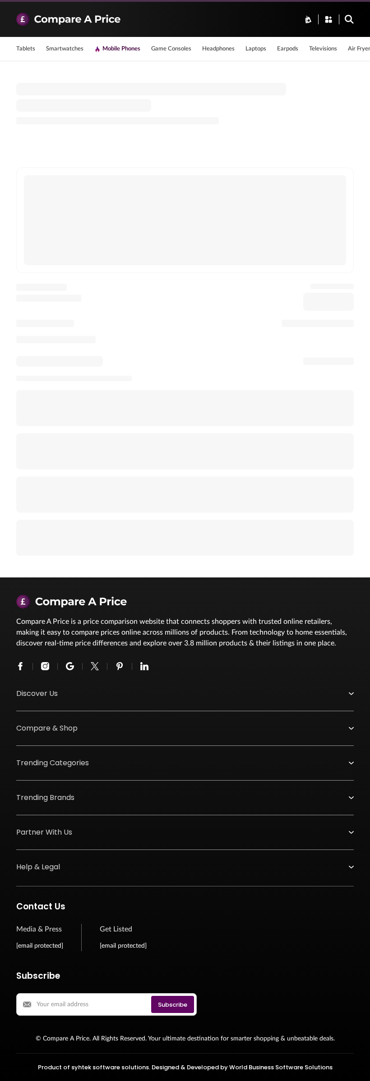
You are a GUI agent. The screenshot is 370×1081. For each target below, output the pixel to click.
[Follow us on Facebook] (20, 666)
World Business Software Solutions (281, 1067)
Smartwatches (64, 49)
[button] (185, 693)
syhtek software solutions (110, 1067)
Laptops (255, 49)
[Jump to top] (354, 1065)
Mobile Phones (121, 49)
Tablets (25, 49)
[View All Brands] (308, 19)
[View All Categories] (328, 19)
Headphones (218, 49)
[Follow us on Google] (70, 666)
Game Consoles (171, 49)
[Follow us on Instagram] (45, 666)
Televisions (323, 49)
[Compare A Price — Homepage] (154, 19)
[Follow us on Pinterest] (120, 666)
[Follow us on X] (95, 666)
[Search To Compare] (349, 19)
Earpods (287, 49)
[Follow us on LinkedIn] (144, 666)
